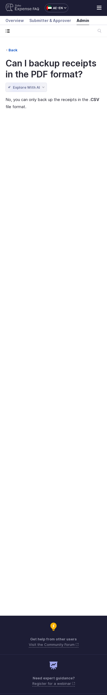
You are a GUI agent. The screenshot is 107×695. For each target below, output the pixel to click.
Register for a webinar (52, 683)
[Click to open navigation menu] (8, 31)
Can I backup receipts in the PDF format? (50, 69)
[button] (53, 8)
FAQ (36, 9)
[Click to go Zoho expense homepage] (18, 8)
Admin (83, 20)
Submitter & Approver (50, 20)
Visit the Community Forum (52, 644)
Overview (14, 20)
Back (13, 50)
